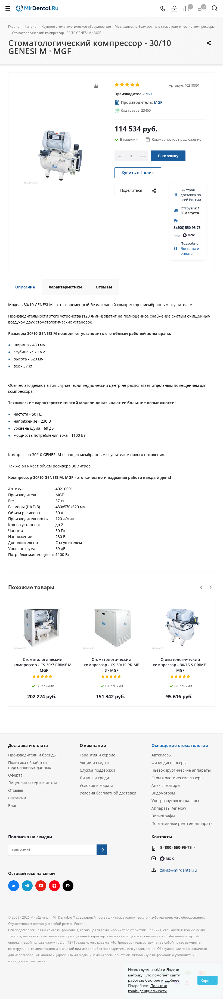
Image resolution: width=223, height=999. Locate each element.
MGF (149, 93)
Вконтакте (13, 885)
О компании (93, 745)
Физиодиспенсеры (169, 762)
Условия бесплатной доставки (108, 793)
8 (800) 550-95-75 (187, 227)
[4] (132, 85)
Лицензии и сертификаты (32, 782)
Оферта (15, 775)
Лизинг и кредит (95, 777)
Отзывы (15, 790)
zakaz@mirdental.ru (178, 870)
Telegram (27, 885)
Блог (12, 805)
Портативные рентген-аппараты (182, 823)
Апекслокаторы (165, 785)
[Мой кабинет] (174, 8)
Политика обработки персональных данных (29, 765)
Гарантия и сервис (97, 755)
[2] (122, 85)
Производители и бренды (32, 755)
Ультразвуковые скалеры (175, 800)
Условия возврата (96, 785)
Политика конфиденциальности (147, 988)
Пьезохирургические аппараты (181, 770)
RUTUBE (68, 885)
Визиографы (163, 815)
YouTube (40, 885)
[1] (117, 85)
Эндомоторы (163, 793)
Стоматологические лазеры (177, 777)
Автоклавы (161, 755)
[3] (127, 85)
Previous (201, 587)
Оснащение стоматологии (179, 745)
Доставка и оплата (190, 251)
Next (210, 587)
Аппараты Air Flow (168, 808)
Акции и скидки (94, 762)
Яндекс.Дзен (54, 885)
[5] (137, 85)
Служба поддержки (97, 770)
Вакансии (17, 797)
